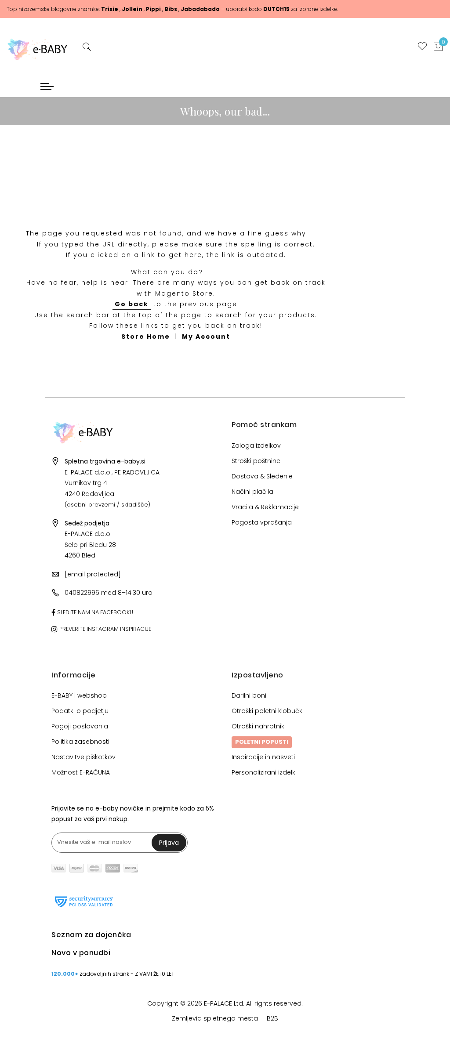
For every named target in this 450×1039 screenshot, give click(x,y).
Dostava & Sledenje (262, 476)
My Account (206, 336)
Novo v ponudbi (80, 953)
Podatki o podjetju (80, 710)
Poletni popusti (261, 742)
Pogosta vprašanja (262, 522)
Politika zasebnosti (80, 741)
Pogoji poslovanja (79, 726)
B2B (272, 1018)
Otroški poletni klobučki (268, 710)
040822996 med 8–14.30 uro (108, 592)
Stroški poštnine (256, 460)
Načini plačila (252, 491)
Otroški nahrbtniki (259, 726)
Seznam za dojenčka (91, 935)
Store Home (145, 336)
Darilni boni (249, 695)
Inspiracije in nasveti (263, 757)
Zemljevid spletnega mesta (215, 1018)
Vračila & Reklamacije (265, 507)
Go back (132, 304)
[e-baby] (38, 47)
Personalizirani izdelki (264, 772)
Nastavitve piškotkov (83, 757)
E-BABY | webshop (79, 695)
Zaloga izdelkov (256, 445)
